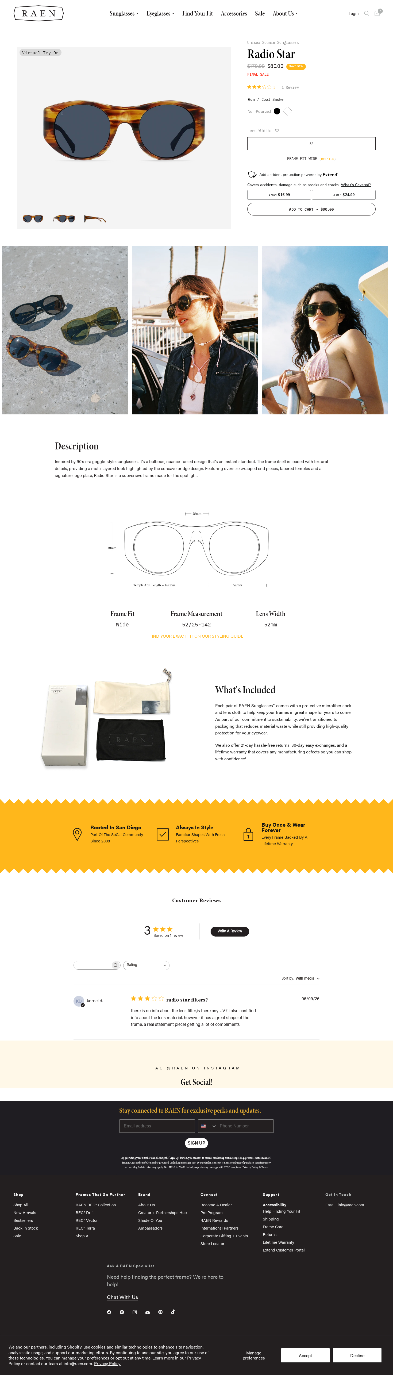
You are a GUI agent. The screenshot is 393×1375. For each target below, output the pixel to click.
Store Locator (212, 1243)
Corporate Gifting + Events (224, 1235)
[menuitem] (124, 13)
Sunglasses (122, 13)
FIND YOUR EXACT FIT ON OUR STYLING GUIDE (196, 636)
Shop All (20, 1204)
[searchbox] (92, 965)
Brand (144, 1194)
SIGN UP (196, 1143)
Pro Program (212, 1212)
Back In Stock (25, 1228)
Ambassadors (150, 1228)
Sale (260, 13)
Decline (357, 1355)
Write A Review (230, 931)
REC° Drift (85, 1212)
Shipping (271, 1219)
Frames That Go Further (100, 1194)
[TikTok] (177, 1312)
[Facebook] (113, 1312)
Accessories (234, 13)
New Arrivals (24, 1212)
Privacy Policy (107, 1363)
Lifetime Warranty (278, 1242)
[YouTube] (151, 1313)
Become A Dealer (216, 1204)
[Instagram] (138, 1312)
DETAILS (327, 158)
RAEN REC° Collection (96, 1204)
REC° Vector (87, 1220)
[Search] (366, 13)
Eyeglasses (158, 13)
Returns (269, 1234)
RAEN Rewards (214, 1220)
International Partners (219, 1228)
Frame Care (273, 1226)
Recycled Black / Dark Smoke (278, 112)
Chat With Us (122, 1297)
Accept (305, 1355)
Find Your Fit (197, 13)
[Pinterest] (164, 1312)
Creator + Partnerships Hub (162, 1212)
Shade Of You (150, 1220)
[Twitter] (126, 1312)
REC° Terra (85, 1228)
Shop (18, 1194)
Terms (264, 1167)
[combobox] (146, 965)
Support (271, 1194)
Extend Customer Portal (284, 1250)
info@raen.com (351, 1204)
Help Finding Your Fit (281, 1211)
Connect (209, 1194)
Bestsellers (23, 1220)
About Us (283, 13)
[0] (376, 13)
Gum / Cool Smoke (289, 112)
